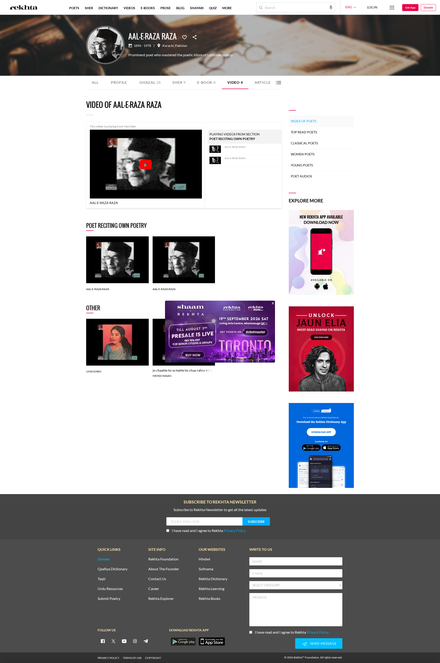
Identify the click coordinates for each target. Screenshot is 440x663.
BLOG (180, 8)
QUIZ (213, 8)
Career (153, 589)
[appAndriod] (183, 641)
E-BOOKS (148, 8)
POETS (74, 8)
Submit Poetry (109, 599)
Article (264, 82)
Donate (428, 7)
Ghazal (150, 82)
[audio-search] (330, 7)
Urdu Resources (110, 589)
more (227, 8)
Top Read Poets (304, 132)
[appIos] (212, 641)
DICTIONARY (108, 8)
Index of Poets (303, 121)
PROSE (165, 8)
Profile (119, 82)
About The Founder (163, 569)
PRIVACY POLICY (108, 658)
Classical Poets (304, 143)
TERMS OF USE (132, 658)
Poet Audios (301, 176)
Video (235, 82)
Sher (178, 82)
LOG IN (372, 7)
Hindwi (204, 559)
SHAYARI (197, 8)
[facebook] (102, 641)
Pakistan (181, 45)
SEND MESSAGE (323, 643)
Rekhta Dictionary (213, 579)
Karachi (168, 45)
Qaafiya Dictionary (112, 569)
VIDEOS (129, 8)
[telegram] (145, 641)
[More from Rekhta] (392, 7)
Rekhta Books (209, 599)
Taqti (101, 579)
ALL (95, 82)
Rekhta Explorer (161, 599)
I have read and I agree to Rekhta (209, 530)
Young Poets (302, 165)
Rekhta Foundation (163, 559)
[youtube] (124, 641)
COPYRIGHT (153, 658)
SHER (89, 8)
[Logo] (23, 8)
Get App (410, 7)
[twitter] (113, 641)
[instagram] (135, 641)
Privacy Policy (235, 530)
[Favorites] (184, 37)
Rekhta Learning (211, 589)
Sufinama (206, 569)
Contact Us (157, 579)
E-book (206, 82)
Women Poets (302, 154)
